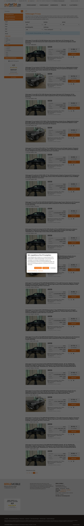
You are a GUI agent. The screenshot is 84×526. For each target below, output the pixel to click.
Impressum (40, 270)
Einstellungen (53, 267)
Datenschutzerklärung (32, 270)
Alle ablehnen (45, 267)
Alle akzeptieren (38, 267)
